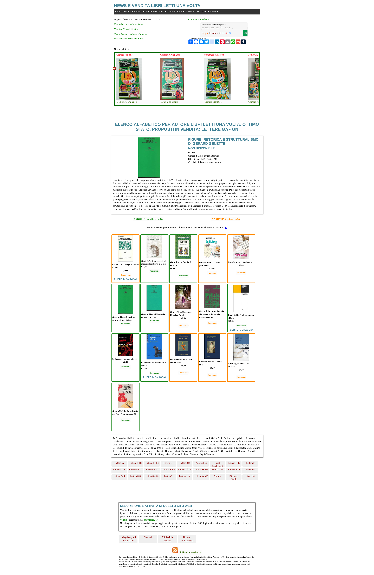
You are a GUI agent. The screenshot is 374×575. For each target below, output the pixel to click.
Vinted (123, 519)
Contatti (127, 11)
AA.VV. (217, 476)
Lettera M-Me (201, 469)
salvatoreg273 (151, 519)
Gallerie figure (175, 11)
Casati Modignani (217, 464)
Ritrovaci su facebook (187, 538)
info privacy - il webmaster (128, 538)
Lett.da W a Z (201, 476)
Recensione (126, 275)
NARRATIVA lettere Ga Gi (226, 219)
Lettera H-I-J (152, 469)
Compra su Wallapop (127, 101)
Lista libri (250, 476)
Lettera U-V (185, 476)
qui (225, 227)
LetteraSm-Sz (152, 476)
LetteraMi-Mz (217, 469)
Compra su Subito (125, 54)
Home (118, 11)
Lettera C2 (185, 462)
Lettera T (168, 476)
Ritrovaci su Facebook (198, 19)
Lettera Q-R (119, 476)
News (213, 11)
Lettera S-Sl (135, 476)
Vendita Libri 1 (140, 11)
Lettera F (250, 462)
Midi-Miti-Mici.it (167, 538)
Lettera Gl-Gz (135, 469)
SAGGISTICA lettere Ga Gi (148, 219)
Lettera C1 (168, 462)
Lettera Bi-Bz (152, 462)
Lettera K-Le (168, 469)
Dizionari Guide (233, 477)
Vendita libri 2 (157, 11)
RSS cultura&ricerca (190, 552)
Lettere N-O (234, 469)
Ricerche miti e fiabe (197, 11)
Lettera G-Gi (119, 469)
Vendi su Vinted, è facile (126, 29)
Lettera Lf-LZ (184, 469)
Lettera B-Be (136, 462)
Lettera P (250, 469)
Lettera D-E (234, 462)
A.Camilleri (201, 462)
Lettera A (119, 462)
